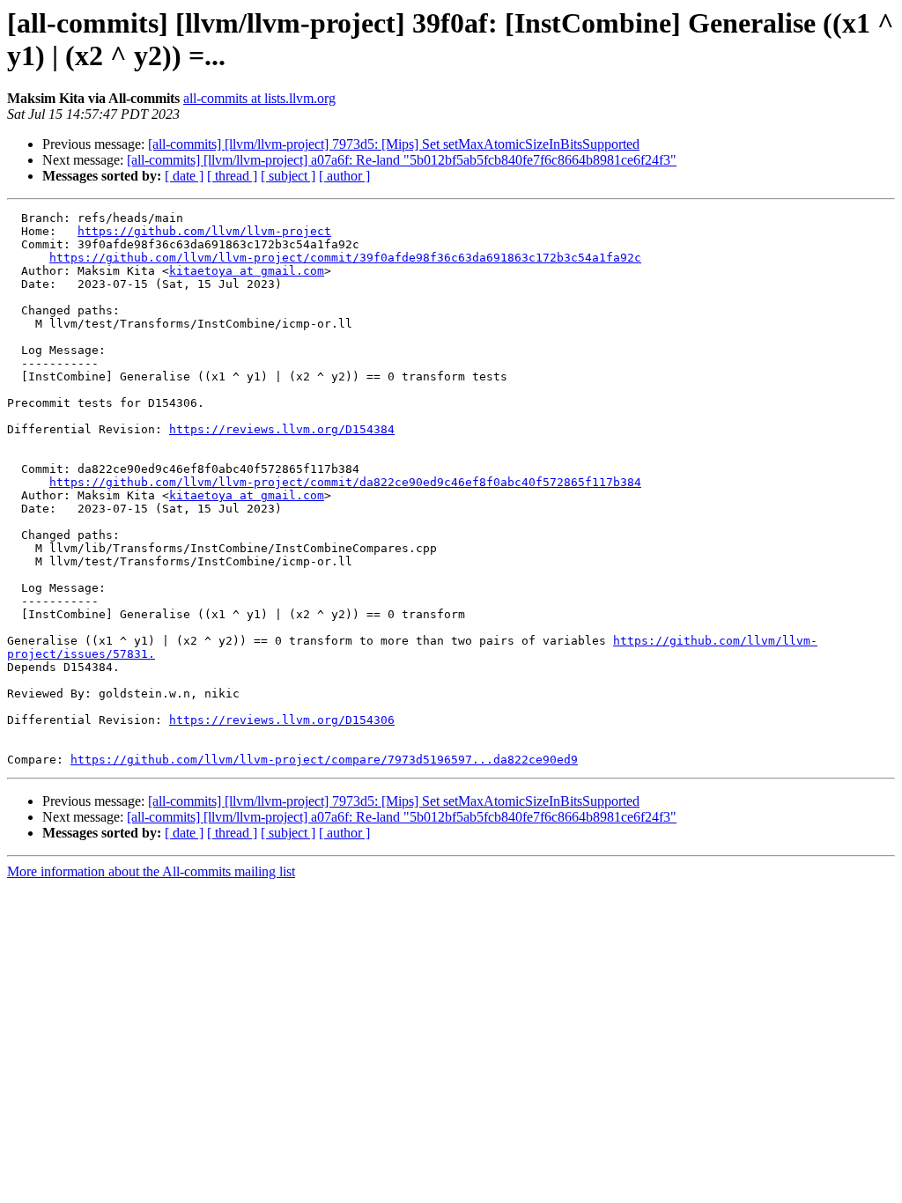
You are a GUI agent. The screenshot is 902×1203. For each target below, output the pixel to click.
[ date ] (184, 175)
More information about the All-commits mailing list (151, 871)
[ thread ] (232, 175)
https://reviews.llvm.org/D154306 (282, 720)
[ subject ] (288, 175)
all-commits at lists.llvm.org (259, 98)
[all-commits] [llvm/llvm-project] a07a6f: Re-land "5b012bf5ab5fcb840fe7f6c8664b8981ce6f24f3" (401, 159)
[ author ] (344, 175)
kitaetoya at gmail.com (246, 270)
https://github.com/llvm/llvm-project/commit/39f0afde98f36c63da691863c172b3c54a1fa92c (345, 257)
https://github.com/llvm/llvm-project (204, 231)
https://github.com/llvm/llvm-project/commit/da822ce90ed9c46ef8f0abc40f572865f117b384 (345, 482)
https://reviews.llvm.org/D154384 (282, 429)
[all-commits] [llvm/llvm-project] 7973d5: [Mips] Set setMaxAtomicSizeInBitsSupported (394, 144)
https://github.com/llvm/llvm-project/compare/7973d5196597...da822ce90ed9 (324, 759)
